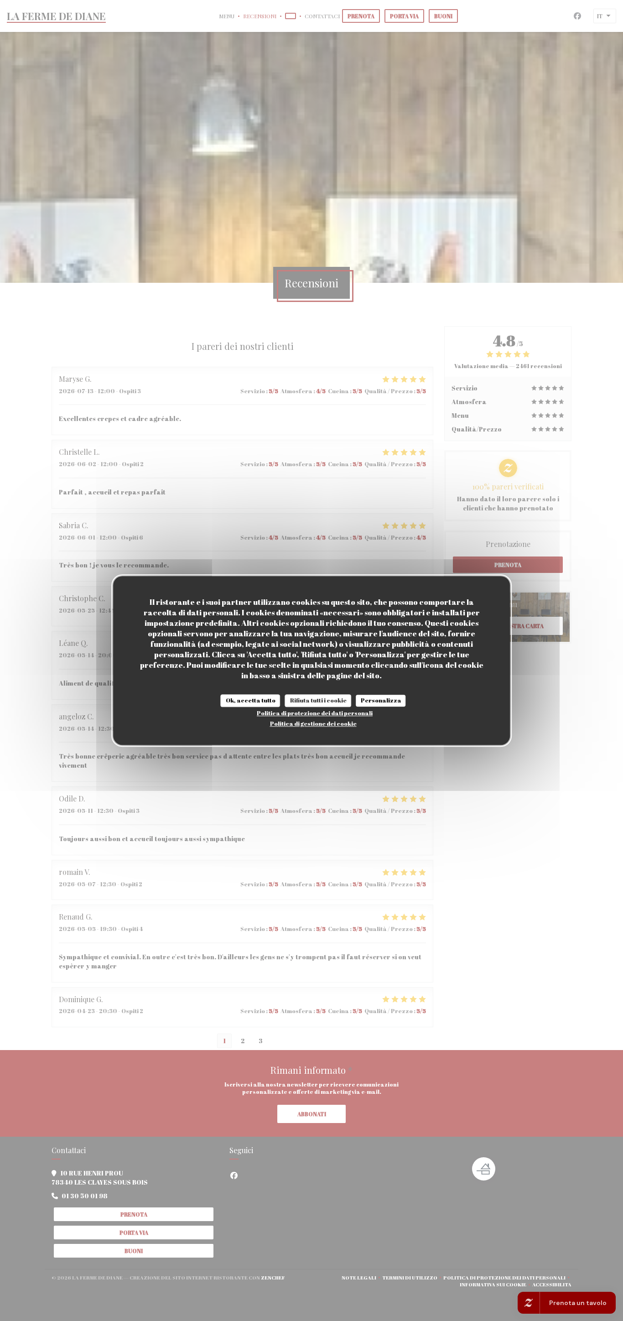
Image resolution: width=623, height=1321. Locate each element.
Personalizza (381, 700)
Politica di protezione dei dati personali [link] (315, 713)
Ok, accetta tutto (250, 700)
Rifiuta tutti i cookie (318, 700)
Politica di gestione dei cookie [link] (313, 723)
